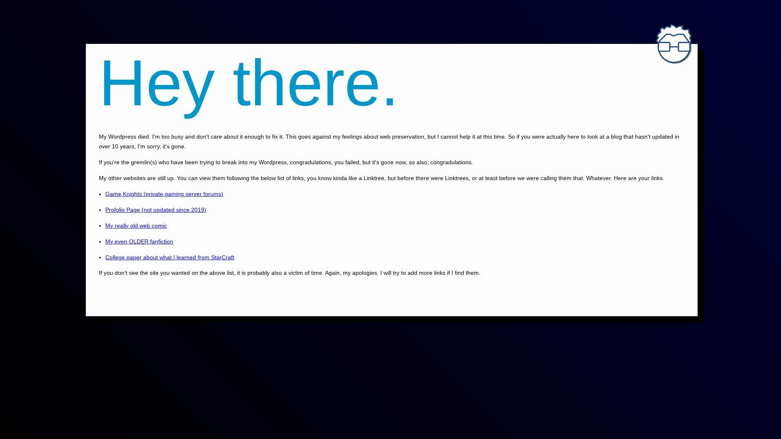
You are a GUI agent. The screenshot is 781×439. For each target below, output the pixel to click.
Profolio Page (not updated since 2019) (155, 209)
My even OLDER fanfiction (139, 241)
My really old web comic (136, 225)
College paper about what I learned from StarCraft (169, 257)
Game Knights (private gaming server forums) (164, 194)
